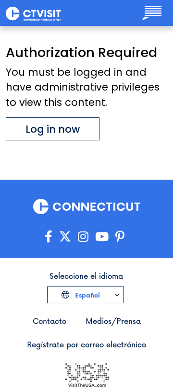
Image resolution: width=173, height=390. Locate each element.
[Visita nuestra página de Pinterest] (119, 237)
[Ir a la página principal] (33, 13)
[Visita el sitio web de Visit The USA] (86, 374)
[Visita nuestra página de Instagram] (83, 237)
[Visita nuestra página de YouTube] (102, 237)
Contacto (49, 321)
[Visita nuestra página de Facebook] (48, 237)
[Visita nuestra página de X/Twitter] (65, 237)
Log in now (52, 129)
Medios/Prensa (113, 321)
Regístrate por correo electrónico (86, 344)
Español (86, 295)
